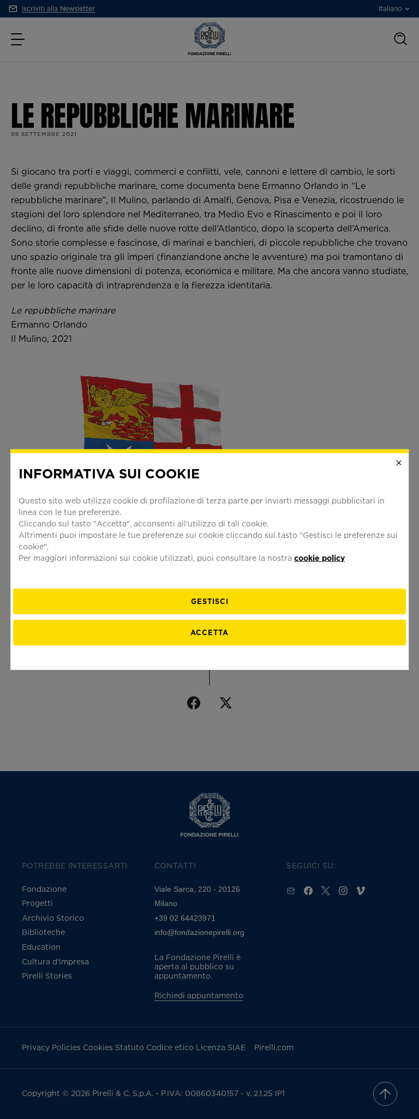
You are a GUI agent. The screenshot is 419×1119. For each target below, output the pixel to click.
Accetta (209, 632)
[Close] (399, 462)
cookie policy (319, 558)
